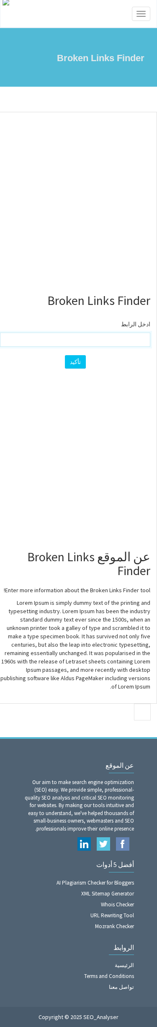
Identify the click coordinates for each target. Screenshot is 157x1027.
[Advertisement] (78, 199)
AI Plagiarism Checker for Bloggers (95, 882)
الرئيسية (124, 965)
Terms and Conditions (109, 976)
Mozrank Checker (114, 926)
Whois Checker (117, 904)
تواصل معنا (121, 987)
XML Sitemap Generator (107, 893)
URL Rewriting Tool (112, 915)
